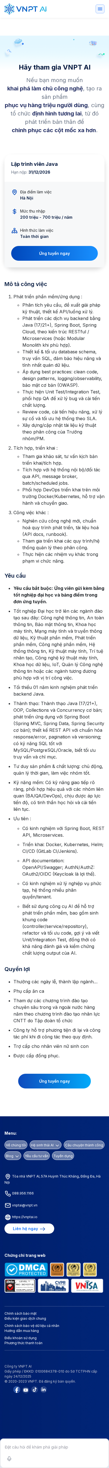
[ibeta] (19, 1285)
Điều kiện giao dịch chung (25, 1318)
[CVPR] (53, 1285)
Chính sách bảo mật (20, 1313)
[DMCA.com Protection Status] (26, 1269)
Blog (10, 1156)
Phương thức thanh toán (23, 1343)
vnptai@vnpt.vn (24, 1205)
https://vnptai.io (24, 1217)
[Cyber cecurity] (57, 1269)
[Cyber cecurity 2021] (74, 1269)
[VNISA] (87, 1285)
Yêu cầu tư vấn (36, 1156)
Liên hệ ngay (26, 1228)
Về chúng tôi (16, 1145)
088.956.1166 (22, 1193)
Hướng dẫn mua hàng (21, 1331)
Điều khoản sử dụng (20, 1338)
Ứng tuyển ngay (54, 253)
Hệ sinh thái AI (42, 1145)
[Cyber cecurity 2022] (90, 1269)
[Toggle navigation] (100, 8)
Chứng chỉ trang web (25, 1255)
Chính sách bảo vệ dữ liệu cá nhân (31, 1326)
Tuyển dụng (63, 1156)
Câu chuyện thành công (84, 1145)
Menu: (10, 1133)
